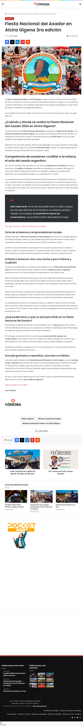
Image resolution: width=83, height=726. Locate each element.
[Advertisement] (41, 564)
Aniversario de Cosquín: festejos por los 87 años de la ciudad (41, 507)
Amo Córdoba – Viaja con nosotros (19, 714)
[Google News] (41, 431)
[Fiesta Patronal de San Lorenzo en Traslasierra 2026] (41, 685)
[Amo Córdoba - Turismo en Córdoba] (41, 4)
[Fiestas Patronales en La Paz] (67, 496)
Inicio (8, 14)
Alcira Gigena (28, 419)
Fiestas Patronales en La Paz (65, 506)
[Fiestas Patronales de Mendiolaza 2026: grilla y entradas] (50, 685)
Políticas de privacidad (39, 714)
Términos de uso (68, 714)
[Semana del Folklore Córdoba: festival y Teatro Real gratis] (33, 685)
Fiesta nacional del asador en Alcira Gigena (42, 423)
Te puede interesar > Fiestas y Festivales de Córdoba (25, 226)
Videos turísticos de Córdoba (16, 385)
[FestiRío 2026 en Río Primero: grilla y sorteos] (16, 496)
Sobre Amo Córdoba (54, 714)
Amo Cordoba (13, 36)
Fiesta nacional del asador (50, 419)
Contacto (78, 714)
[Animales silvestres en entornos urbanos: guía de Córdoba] (50, 680)
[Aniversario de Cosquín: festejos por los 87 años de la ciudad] (41, 496)
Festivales (14, 14)
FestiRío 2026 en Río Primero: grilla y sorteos (14, 506)
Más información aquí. (40, 706)
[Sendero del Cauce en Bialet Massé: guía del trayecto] (33, 680)
